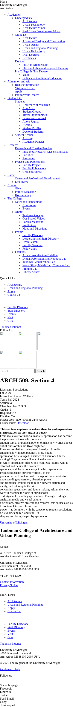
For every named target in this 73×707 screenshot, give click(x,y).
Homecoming (23, 195)
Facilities (27, 155)
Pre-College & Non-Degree (31, 71)
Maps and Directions (34, 228)
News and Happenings (28, 201)
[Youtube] (9, 367)
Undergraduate (24, 17)
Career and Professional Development (37, 178)
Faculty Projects (31, 165)
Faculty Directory (32, 235)
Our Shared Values (33, 218)
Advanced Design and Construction (43, 41)
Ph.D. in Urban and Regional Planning (45, 68)
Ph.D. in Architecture (35, 64)
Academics (14, 14)
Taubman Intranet (10, 327)
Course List (14, 294)
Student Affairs (24, 134)
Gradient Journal (32, 171)
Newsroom (29, 205)
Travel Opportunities (34, 114)
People (19, 231)
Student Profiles (31, 128)
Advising (27, 138)
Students (20, 101)
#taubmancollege (10, 669)
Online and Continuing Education (42, 78)
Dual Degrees (30, 54)
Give (18, 188)
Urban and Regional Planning (40, 48)
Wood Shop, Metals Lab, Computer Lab (46, 265)
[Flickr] (46, 348)
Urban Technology (33, 24)
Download (23, 423)
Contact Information (12, 582)
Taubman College (32, 215)
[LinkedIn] (28, 348)
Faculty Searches (32, 245)
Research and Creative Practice (33, 148)
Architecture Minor (33, 28)
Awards (27, 124)
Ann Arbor (28, 108)
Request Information (27, 84)
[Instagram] (9, 348)
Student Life (14, 98)
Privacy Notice (9, 585)
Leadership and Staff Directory (40, 238)
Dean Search (30, 241)
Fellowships (29, 248)
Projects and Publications (30, 161)
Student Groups (31, 111)
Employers (21, 181)
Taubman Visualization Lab (38, 262)
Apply (18, 91)
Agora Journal (30, 121)
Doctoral (20, 61)
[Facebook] (28, 367)
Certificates (29, 58)
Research (12, 145)
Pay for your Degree (27, 94)
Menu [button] (3, 1)
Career (11, 175)
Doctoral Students (33, 131)
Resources (28, 158)
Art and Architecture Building (40, 255)
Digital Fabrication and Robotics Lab (44, 258)
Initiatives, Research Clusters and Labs (45, 151)
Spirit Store (29, 225)
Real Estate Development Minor (41, 31)
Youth (26, 74)
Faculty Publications (34, 168)
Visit (10, 317)
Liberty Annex (31, 272)
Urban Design (30, 44)
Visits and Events (25, 88)
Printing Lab (29, 268)
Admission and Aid (18, 81)
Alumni (11, 185)
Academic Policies (33, 141)
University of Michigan (36, 104)
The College (14, 198)
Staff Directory (16, 310)
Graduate (20, 34)
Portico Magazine (25, 191)
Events (26, 208)
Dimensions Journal (34, 118)
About (18, 211)
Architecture (29, 21)
